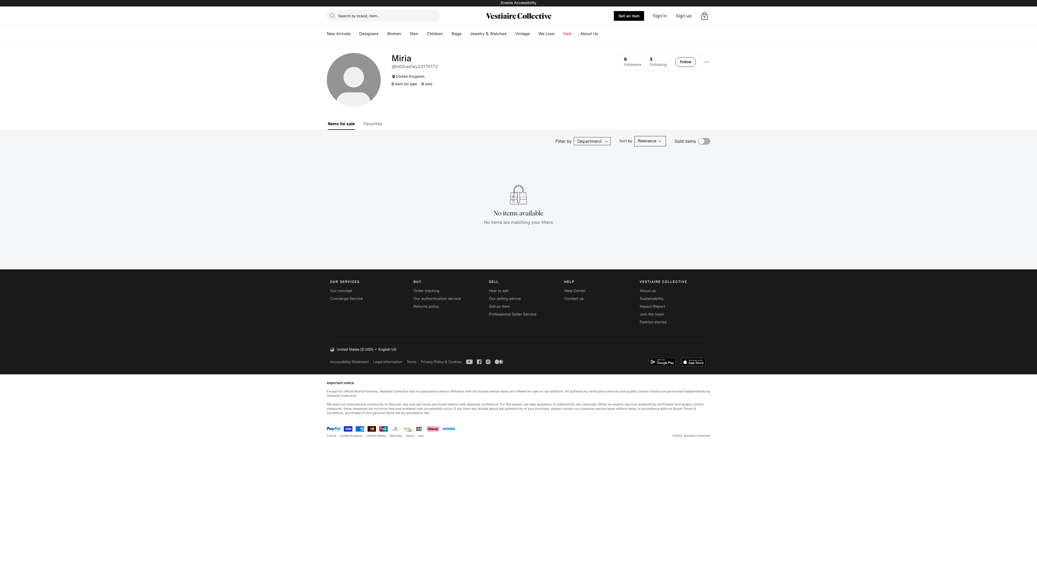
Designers (368, 34)
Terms (411, 361)
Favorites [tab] (372, 123)
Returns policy (426, 306)
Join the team (652, 314)
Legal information (387, 361)
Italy (421, 436)
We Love (546, 34)
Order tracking (426, 291)
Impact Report (652, 306)
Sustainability (652, 298)
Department (589, 141)
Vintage (522, 34)
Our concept (341, 291)
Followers (632, 61)
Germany (395, 436)
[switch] (704, 141)
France (331, 436)
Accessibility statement (349, 361)
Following (658, 61)
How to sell (498, 291)
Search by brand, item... (359, 16)
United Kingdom (351, 436)
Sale (567, 34)
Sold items (685, 141)
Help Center (575, 291)
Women (394, 34)
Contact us (574, 298)
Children (435, 34)
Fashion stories (653, 322)
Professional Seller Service (512, 314)
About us (648, 291)
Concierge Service (346, 298)
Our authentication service (437, 298)
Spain (410, 436)
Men (414, 34)
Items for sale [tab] (341, 123)
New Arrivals (339, 34)
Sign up (684, 16)
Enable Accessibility (518, 3)
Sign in (660, 16)
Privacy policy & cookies (441, 361)
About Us (589, 34)
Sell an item (628, 16)
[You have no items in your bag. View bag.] (704, 16)
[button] (704, 16)
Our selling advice (505, 298)
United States (376, 436)
